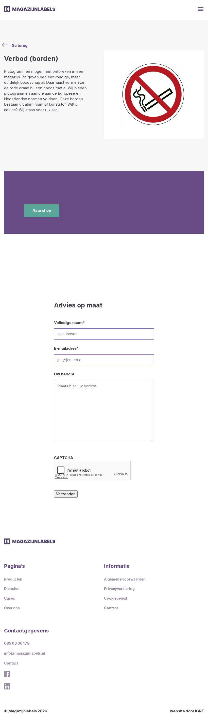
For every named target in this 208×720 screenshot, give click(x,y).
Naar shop (41, 210)
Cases (9, 598)
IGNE (199, 711)
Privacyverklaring (119, 589)
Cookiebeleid (115, 598)
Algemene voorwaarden (125, 579)
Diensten (12, 589)
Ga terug (20, 45)
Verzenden (66, 493)
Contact (111, 608)
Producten (13, 579)
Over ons (12, 608)
